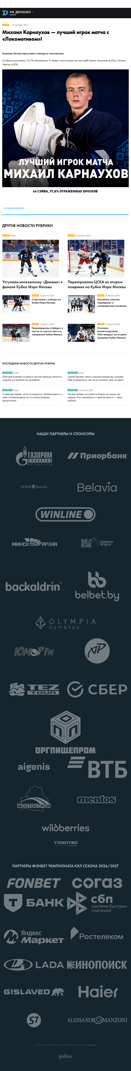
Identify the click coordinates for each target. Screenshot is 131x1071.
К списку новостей (14, 208)
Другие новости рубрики (27, 225)
